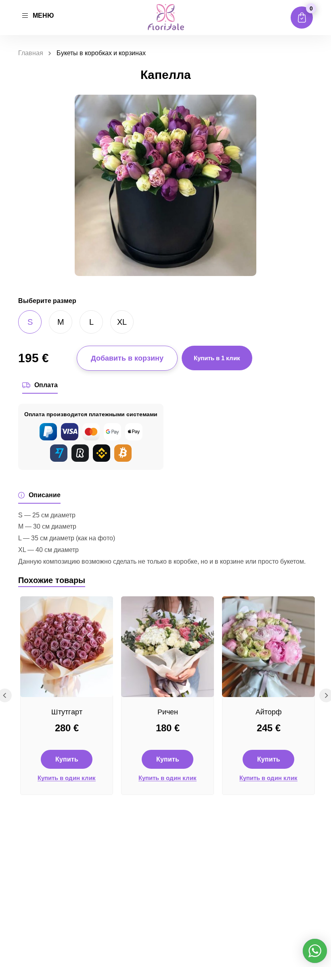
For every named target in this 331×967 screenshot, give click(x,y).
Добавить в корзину (127, 358)
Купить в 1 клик (217, 358)
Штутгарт (66, 712)
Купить (66, 759)
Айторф (269, 712)
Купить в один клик (67, 778)
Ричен (167, 712)
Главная (30, 53)
